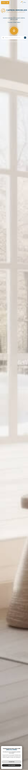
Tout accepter (11, 765)
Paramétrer (11, 761)
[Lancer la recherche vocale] (14, 30)
